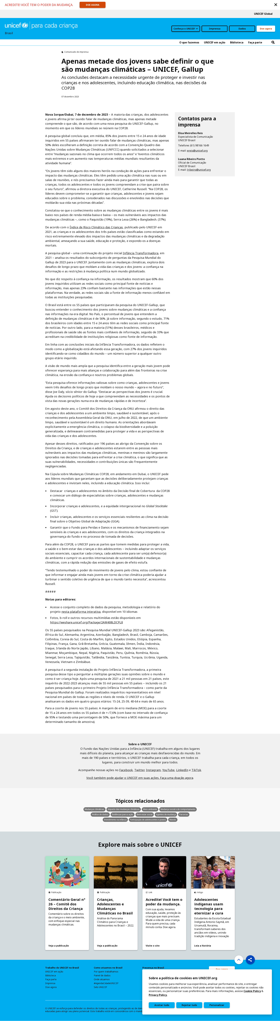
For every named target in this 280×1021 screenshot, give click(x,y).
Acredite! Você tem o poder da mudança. (164, 901)
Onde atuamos (102, 979)
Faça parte (51, 979)
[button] (276, 4)
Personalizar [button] (217, 1005)
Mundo (172, 819)
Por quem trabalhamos (106, 971)
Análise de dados (100, 814)
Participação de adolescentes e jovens (148, 819)
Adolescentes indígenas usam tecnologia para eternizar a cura (208, 906)
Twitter (139, 770)
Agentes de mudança (166, 814)
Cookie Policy (252, 991)
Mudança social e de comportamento (178, 809)
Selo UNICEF (100, 987)
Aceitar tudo (161, 1005)
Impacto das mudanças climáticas (124, 809)
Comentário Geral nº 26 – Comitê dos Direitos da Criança (66, 904)
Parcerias (183, 814)
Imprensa (214, 28)
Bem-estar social (144, 814)
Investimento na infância (115, 819)
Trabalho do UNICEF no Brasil (62, 967)
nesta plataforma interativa (80, 612)
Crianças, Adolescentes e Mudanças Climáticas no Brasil (115, 906)
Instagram (153, 770)
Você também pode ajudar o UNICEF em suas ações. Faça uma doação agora (139, 778)
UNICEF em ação (54, 971)
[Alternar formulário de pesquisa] (273, 42)
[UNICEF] (41, 25)
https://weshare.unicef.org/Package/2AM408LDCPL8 (86, 622)
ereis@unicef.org (197, 150)
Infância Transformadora (140, 253)
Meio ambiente (150, 809)
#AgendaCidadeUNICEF (106, 983)
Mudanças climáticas (94, 809)
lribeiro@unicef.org (199, 169)
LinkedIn (182, 770)
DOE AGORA (92, 4)
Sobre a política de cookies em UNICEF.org (183, 978)
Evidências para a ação (122, 814)
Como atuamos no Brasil (108, 967)
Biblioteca (50, 975)
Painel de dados (102, 975)
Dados (242, 28)
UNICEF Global (263, 14)
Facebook (126, 770)
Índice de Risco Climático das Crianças (96, 227)
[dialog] (207, 992)
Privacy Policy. (158, 995)
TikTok (196, 770)
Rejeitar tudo (189, 1005)
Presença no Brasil (153, 967)
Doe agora (266, 28)
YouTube (168, 770)
